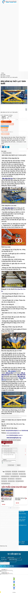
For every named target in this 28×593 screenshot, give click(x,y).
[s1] (9, 3)
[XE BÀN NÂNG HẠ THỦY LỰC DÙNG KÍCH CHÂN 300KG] (7, 493)
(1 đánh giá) (5, 115)
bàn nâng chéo (15, 473)
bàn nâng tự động (22, 473)
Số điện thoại (4, 559)
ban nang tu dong (11, 481)
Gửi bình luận (11, 465)
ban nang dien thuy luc (5, 483)
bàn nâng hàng (8, 471)
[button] (2, 4)
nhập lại (18, 465)
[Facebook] (3, 147)
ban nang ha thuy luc (20, 481)
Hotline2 (14, 586)
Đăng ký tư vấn (5, 563)
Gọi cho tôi (6, 133)
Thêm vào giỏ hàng (6, 121)
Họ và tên (4, 557)
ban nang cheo (4, 481)
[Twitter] (6, 147)
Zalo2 (14, 589)
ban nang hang (23, 476)
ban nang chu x (18, 478)
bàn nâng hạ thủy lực (5, 476)
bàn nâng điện (14, 471)
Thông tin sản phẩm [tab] (7, 152)
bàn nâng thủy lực (21, 471)
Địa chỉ (1, 561)
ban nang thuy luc (11, 478)
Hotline (14, 580)
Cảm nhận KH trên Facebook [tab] (14, 440)
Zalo (14, 583)
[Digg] (8, 147)
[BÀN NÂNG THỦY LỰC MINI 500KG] (21, 493)
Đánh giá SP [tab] (4, 440)
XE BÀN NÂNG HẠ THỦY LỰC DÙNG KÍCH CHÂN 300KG (6, 500)
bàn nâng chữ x (8, 473)
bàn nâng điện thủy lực (15, 476)
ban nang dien (4, 478)
